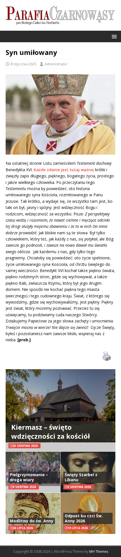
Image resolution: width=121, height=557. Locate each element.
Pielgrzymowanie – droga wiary (29, 477)
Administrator (56, 63)
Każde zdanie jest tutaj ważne (63, 169)
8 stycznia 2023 (23, 63)
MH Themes (98, 551)
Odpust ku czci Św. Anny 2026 (84, 518)
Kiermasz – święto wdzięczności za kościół (50, 431)
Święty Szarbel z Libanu (81, 477)
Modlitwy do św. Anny (31, 520)
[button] (113, 36)
